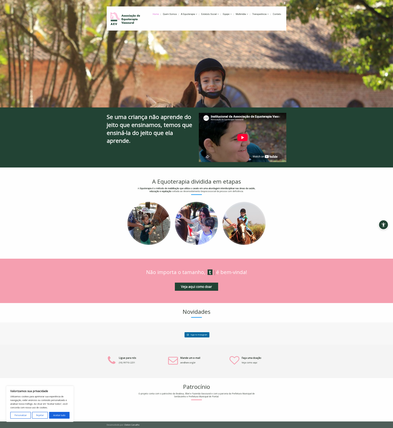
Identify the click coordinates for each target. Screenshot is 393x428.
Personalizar (20, 415)
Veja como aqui (249, 362)
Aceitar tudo (59, 415)
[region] (40, 404)
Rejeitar (40, 415)
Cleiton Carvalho (132, 424)
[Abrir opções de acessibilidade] (383, 225)
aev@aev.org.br (188, 362)
